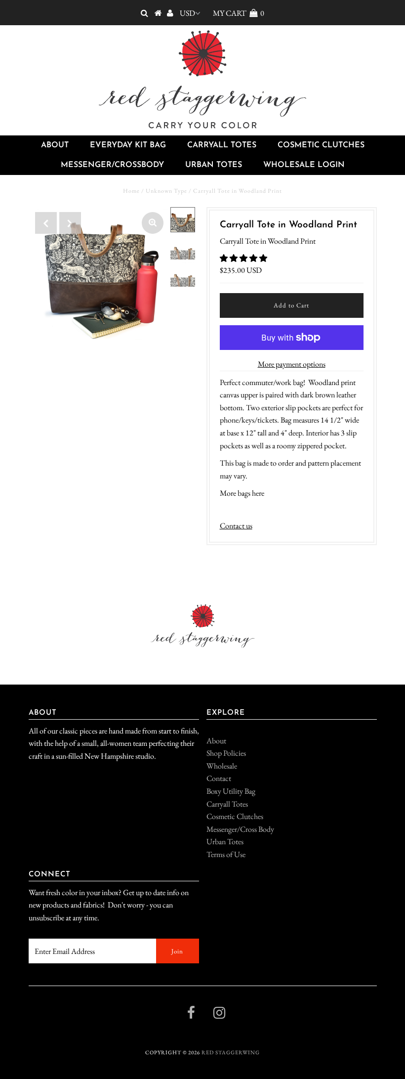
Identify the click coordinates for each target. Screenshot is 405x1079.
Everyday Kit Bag (128, 145)
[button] (244, 258)
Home (131, 191)
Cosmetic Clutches (321, 145)
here (258, 493)
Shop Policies (226, 753)
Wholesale (221, 766)
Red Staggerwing (231, 1052)
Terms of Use (225, 854)
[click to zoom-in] (152, 223)
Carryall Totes (221, 145)
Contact (218, 778)
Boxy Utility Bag (230, 791)
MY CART (238, 13)
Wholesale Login (304, 165)
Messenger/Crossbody (112, 165)
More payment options (291, 364)
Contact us (236, 525)
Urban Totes (213, 165)
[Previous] (46, 223)
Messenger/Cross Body (240, 829)
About (55, 145)
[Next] (70, 223)
